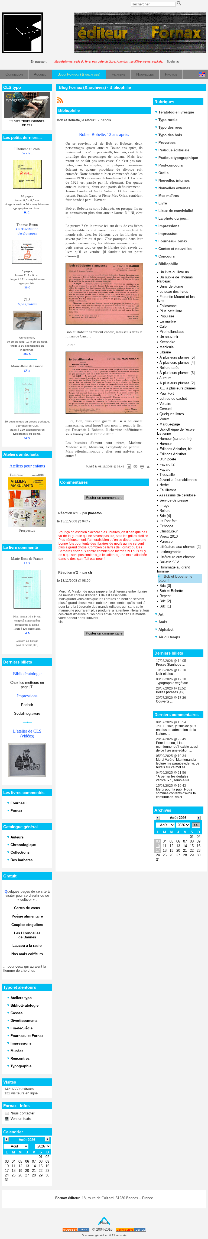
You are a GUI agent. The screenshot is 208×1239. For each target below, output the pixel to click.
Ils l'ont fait (168, 521)
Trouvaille (167, 475)
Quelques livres (172, 414)
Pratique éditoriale (173, 150)
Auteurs (165, 378)
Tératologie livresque (176, 112)
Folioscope (168, 306)
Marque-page (170, 424)
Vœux (164, 419)
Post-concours (170, 165)
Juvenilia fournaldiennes (178, 480)
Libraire (165, 352)
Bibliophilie (167, 264)
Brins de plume (171, 286)
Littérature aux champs (178, 557)
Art (160, 614)
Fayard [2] (168, 464)
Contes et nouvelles (174, 249)
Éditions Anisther (173, 454)
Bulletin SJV (169, 562)
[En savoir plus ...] (131, 1229)
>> (196, 825)
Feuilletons (168, 490)
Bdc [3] (165, 586)
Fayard (165, 469)
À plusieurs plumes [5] (177, 357)
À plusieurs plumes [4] (177, 362)
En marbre (168, 321)
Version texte (20, 1119)
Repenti (165, 596)
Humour (166, 444)
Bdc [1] (165, 606)
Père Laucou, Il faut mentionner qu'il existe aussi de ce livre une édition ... (177, 746)
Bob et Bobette (171, 591)
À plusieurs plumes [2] (177, 383)
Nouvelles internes (174, 180)
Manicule (167, 347)
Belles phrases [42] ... (171, 692)
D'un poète (168, 459)
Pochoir (27, 705)
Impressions (168, 226)
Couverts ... (164, 701)
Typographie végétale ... (173, 683)
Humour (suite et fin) (175, 439)
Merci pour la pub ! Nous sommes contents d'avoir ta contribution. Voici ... (176, 793)
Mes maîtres (168, 196)
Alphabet (165, 629)
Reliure (165, 511)
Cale (163, 326)
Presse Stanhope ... (170, 664)
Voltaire (165, 404)
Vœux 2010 (169, 536)
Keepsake (167, 342)
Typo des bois (170, 135)
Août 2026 (178, 818)
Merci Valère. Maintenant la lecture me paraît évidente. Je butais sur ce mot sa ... (177, 763)
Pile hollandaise (172, 332)
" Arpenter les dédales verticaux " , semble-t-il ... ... (176, 778)
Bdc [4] (165, 516)
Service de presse (174, 500)
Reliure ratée (169, 368)
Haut (104, 1223)
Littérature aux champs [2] (180, 547)
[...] (140, 52)
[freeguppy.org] (76, 1229)
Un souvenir (169, 337)
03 (158, 841)
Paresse (166, 541)
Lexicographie (170, 552)
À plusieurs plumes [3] (177, 373)
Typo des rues (170, 127)
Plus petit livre (171, 311)
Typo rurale (167, 120)
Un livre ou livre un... (176, 272)
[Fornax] (22, 52)
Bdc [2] (165, 601)
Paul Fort (167, 393)
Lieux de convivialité (175, 211)
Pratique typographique (178, 158)
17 (158, 850)
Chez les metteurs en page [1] (27, 685)
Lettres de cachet (173, 398)
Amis (162, 622)
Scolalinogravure (27, 713)
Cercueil (166, 409)
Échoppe (166, 526)
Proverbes (167, 143)
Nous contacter (21, 1113)
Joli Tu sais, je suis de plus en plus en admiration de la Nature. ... (176, 730)
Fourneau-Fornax (172, 241)
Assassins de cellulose (177, 495)
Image (164, 505)
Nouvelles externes (174, 188)
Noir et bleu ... (166, 674)
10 (158, 846)
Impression (167, 234)
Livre (162, 203)
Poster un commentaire (104, 498)
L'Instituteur (169, 531)
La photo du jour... (174, 218)
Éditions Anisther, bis (176, 449)
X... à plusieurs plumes (178, 388)
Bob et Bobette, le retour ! (175, 578)
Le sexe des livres (174, 292)
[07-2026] (158, 817)
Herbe (164, 485)
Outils (163, 173)
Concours (166, 256)
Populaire (167, 316)
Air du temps (169, 637)
